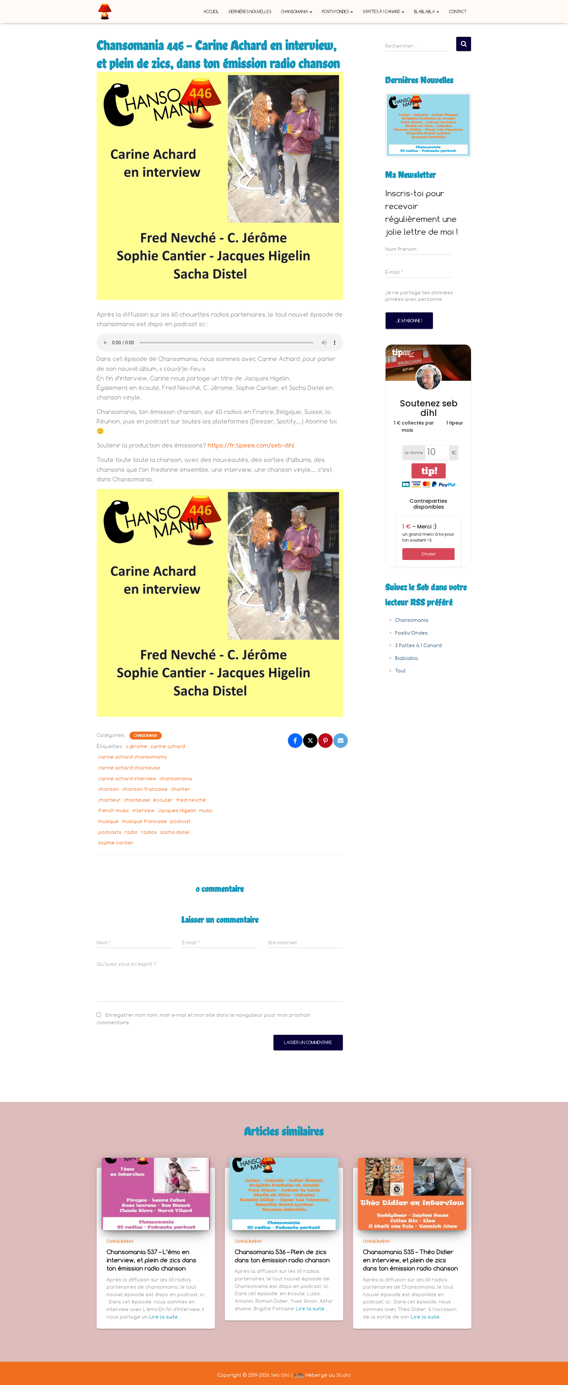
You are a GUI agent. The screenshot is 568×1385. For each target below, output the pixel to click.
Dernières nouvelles (250, 11)
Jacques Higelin (177, 810)
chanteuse (137, 800)
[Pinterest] (325, 740)
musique (108, 821)
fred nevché (191, 800)
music (206, 810)
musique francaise (144, 821)
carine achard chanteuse (129, 768)
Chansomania (295, 11)
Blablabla (425, 11)
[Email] (340, 740)
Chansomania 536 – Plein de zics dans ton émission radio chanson (282, 1256)
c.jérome (136, 746)
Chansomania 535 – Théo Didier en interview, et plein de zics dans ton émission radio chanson (410, 1260)
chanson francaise (145, 789)
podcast (180, 821)
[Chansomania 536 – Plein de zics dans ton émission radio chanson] (284, 1193)
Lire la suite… (165, 1317)
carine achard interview (127, 778)
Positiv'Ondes (411, 633)
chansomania (175, 778)
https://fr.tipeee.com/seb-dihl (251, 445)
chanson (108, 789)
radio (131, 832)
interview (143, 810)
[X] (310, 740)
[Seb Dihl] (105, 11)
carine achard (168, 746)
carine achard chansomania (132, 757)
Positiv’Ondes (336, 11)
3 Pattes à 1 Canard (382, 11)
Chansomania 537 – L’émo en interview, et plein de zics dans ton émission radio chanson (151, 1260)
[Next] (457, 125)
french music (113, 810)
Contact (457, 11)
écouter (163, 800)
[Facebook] (295, 740)
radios (149, 832)
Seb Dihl (280, 1375)
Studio (343, 1375)
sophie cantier (115, 842)
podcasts (109, 832)
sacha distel (175, 832)
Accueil (211, 11)
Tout (400, 671)
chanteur (109, 800)
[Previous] (399, 125)
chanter (180, 789)
